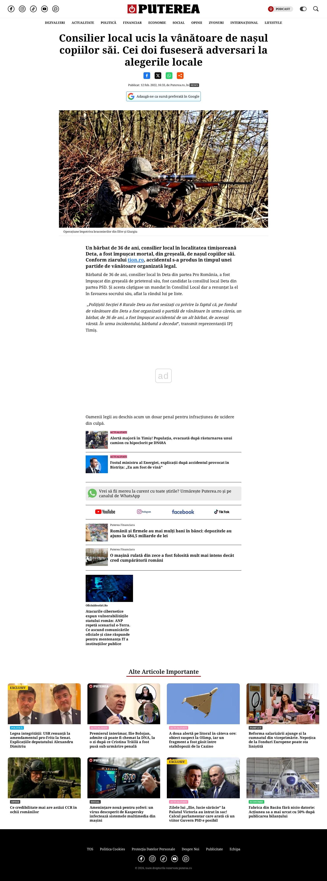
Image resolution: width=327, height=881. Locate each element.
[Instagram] (22, 9)
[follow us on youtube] (105, 512)
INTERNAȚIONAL (244, 22)
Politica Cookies (112, 849)
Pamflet (255, 727)
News (194, 85)
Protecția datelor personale (153, 849)
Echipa (235, 849)
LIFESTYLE (273, 22)
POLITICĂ (108, 22)
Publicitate (214, 849)
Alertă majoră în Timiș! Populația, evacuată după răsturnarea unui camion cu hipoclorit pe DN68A (171, 440)
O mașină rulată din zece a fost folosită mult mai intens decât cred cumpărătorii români (172, 558)
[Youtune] (44, 9)
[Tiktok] (33, 9)
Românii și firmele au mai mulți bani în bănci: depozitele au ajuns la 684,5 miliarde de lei (171, 533)
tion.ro (136, 260)
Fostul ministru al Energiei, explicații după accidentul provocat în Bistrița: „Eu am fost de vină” (169, 465)
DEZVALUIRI (55, 22)
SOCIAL (179, 22)
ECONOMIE (157, 22)
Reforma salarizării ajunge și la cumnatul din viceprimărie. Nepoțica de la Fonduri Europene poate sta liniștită (282, 739)
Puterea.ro (177, 85)
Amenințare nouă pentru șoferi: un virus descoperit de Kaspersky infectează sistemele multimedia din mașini (122, 814)
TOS (90, 849)
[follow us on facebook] (183, 512)
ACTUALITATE (83, 22)
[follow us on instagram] (144, 512)
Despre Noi (190, 849)
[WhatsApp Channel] (55, 9)
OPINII (196, 22)
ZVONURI (216, 22)
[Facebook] (11, 9)
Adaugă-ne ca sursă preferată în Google (168, 96)
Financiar (132, 22)
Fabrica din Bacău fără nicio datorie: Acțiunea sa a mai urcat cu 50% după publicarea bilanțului (282, 811)
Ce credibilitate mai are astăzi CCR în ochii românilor (43, 809)
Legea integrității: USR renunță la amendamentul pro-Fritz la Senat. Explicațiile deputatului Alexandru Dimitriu (41, 739)
